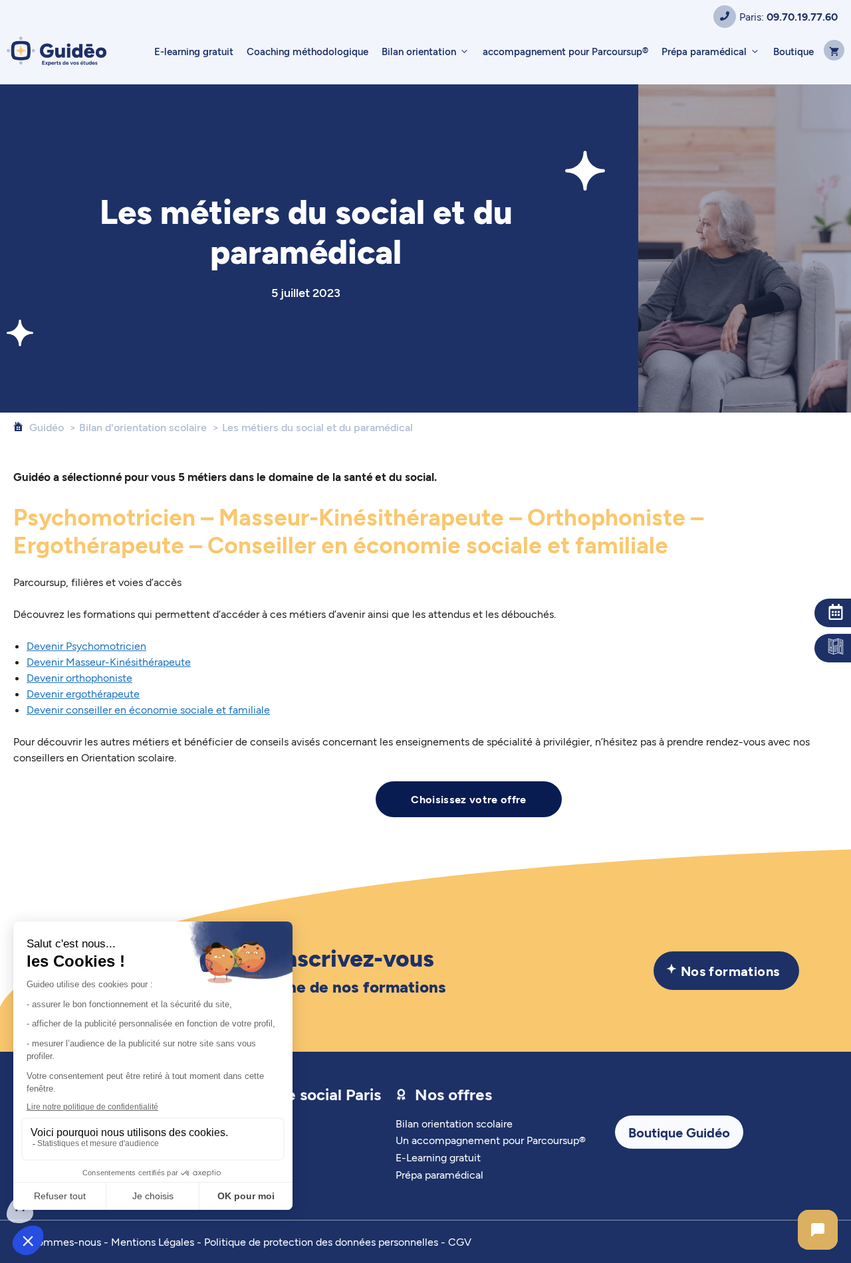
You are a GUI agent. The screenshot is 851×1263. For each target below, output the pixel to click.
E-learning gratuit (193, 51)
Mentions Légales (152, 1241)
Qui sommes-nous (57, 1241)
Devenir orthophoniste (79, 677)
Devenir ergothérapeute (83, 693)
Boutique (793, 51)
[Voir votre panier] (832, 51)
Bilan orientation (419, 51)
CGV (459, 1241)
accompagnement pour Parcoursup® (565, 51)
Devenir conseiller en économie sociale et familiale (148, 709)
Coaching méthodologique (307, 51)
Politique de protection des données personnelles (321, 1241)
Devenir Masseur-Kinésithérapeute (109, 661)
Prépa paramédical (704, 51)
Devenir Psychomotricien (86, 645)
